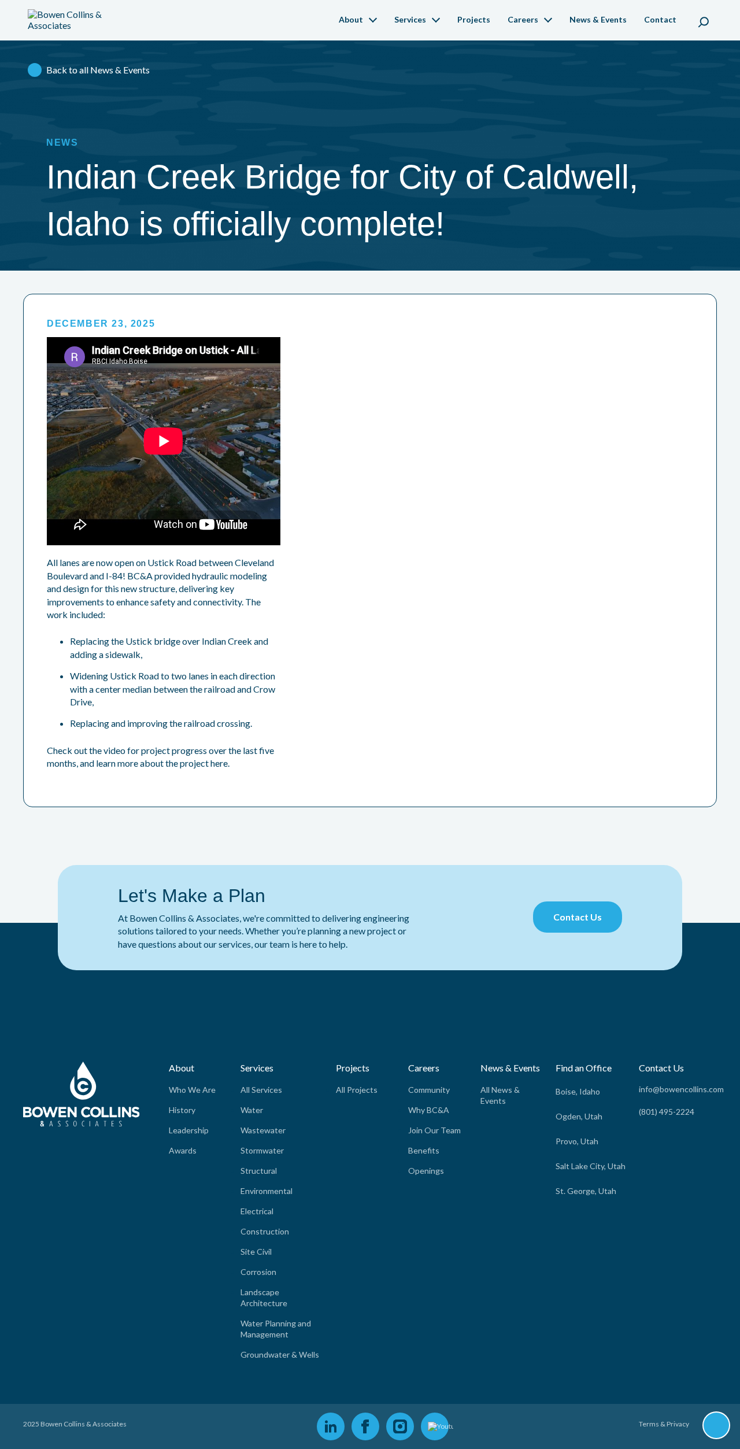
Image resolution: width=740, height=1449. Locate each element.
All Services (261, 1090)
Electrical (256, 1211)
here (219, 762)
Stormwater (262, 1150)
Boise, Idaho (578, 1091)
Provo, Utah (577, 1141)
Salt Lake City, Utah (591, 1166)
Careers (523, 19)
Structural (258, 1171)
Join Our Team (434, 1130)
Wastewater (263, 1130)
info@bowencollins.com (681, 1089)
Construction (264, 1231)
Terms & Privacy (664, 1424)
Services (410, 19)
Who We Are (192, 1090)
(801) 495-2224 (666, 1112)
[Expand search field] (703, 20)
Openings (426, 1171)
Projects (473, 19)
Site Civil (256, 1251)
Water (251, 1110)
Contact (660, 19)
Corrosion (258, 1272)
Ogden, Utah (579, 1116)
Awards (183, 1150)
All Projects (357, 1090)
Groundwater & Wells (279, 1354)
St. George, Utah (586, 1191)
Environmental (266, 1191)
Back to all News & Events (98, 69)
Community (429, 1090)
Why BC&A (428, 1110)
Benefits (423, 1150)
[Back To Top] (716, 1426)
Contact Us (577, 916)
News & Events (598, 19)
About (351, 19)
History (182, 1110)
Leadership (189, 1130)
